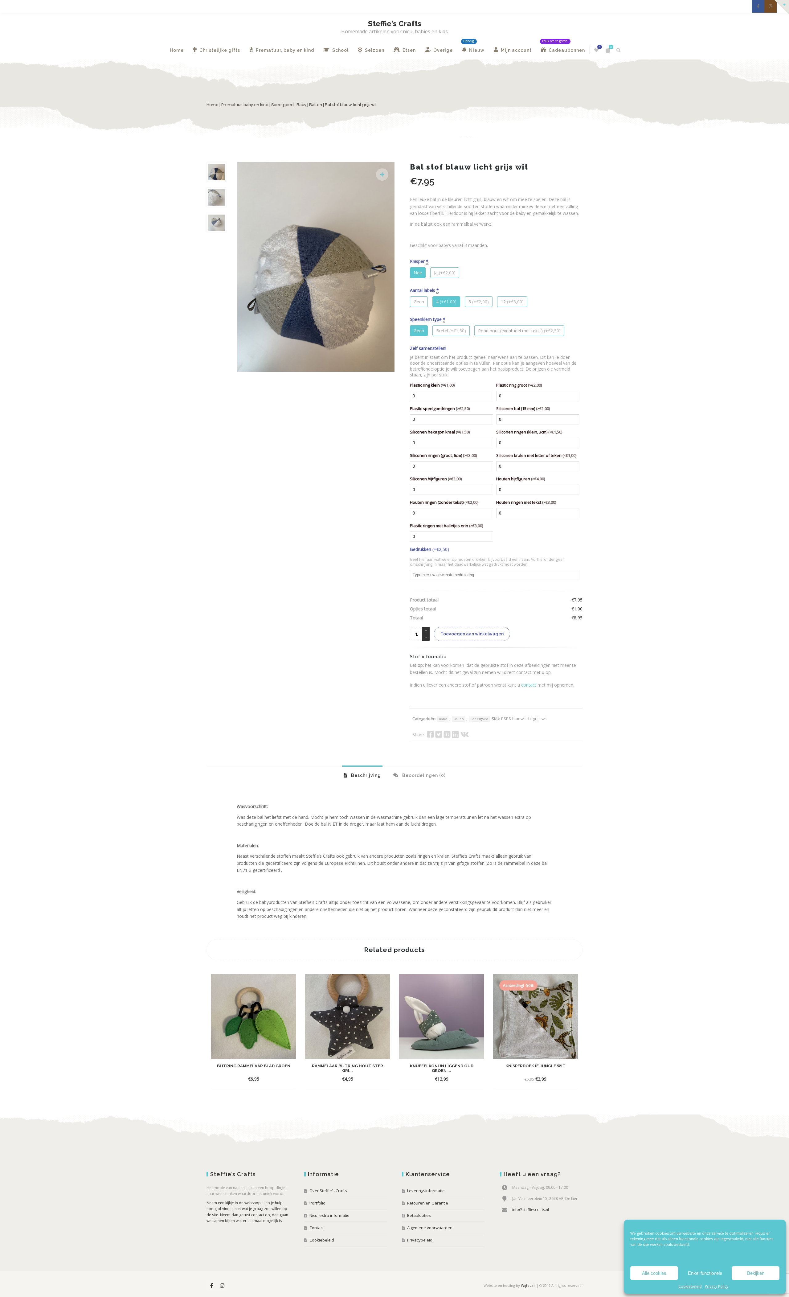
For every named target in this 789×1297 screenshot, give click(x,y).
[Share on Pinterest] (447, 734)
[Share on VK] (464, 734)
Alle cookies (654, 1273)
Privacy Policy (716, 1286)
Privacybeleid (419, 1240)
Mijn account (516, 50)
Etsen (408, 50)
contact (528, 685)
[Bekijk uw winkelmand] (608, 50)
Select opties (247, 1079)
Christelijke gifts (219, 50)
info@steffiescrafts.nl (530, 1209)
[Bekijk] (271, 1078)
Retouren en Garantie (427, 1203)
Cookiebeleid (690, 1286)
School (340, 50)
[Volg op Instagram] (770, 6)
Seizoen (374, 50)
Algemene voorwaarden (429, 1227)
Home (177, 50)
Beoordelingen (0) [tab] (423, 775)
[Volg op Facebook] (758, 6)
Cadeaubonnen (566, 50)
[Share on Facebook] (430, 734)
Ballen (315, 104)
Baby (301, 104)
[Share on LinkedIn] (455, 734)
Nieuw (476, 50)
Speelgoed (282, 104)
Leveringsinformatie (426, 1190)
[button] (382, 174)
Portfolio (317, 1203)
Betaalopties (419, 1215)
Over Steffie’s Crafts (328, 1190)
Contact (316, 1227)
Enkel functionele (705, 1273)
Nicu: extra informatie (329, 1215)
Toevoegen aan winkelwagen (472, 633)
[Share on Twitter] (438, 734)
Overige (442, 50)
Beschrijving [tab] (365, 775)
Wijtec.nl (528, 1285)
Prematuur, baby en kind (284, 50)
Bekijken (755, 1273)
